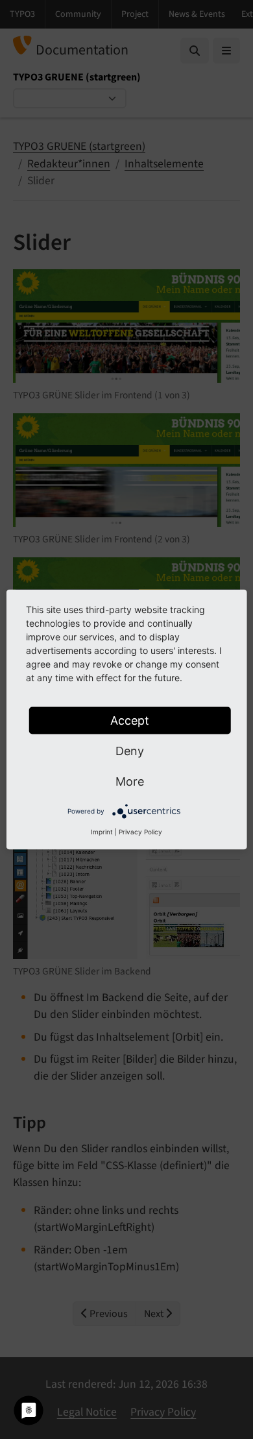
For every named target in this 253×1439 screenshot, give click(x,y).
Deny (129, 751)
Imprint (102, 832)
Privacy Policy (140, 832)
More (129, 781)
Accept (129, 720)
